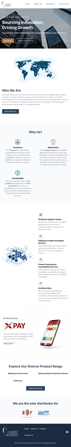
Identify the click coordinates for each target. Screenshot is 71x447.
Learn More (8, 343)
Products (50, 4)
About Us (38, 4)
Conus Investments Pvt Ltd (31, 443)
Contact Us (64, 4)
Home (27, 4)
